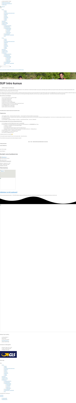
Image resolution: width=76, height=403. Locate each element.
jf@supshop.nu (4, 157)
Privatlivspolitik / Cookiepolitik (9, 390)
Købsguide (4, 21)
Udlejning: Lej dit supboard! (8, 192)
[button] (38, 7)
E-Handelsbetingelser (7, 383)
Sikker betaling (8, 29)
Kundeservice (4, 24)
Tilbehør (5, 18)
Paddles (5, 367)
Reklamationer (8, 32)
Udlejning (5, 375)
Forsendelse (8, 30)
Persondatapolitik (7, 33)
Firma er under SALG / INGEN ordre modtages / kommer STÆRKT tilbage (12, 69)
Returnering (8, 31)
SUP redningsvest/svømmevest (9, 13)
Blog (5, 391)
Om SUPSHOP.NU (7, 26)
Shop (3, 9)
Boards (5, 10)
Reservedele (6, 17)
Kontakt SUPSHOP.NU (7, 25)
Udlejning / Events (5, 23)
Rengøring (5, 16)
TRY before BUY (4, 22)
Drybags (5, 15)
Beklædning (6, 14)
